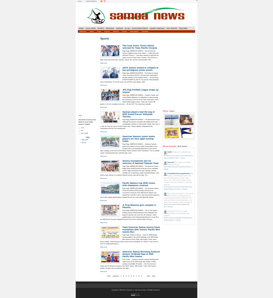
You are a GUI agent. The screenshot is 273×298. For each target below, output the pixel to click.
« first (108, 276)
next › (148, 276)
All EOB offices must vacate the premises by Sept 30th (177, 166)
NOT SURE (84, 133)
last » (154, 276)
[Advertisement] (88, 69)
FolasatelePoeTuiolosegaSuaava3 (179, 173)
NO (82, 130)
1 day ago (182, 158)
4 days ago (184, 189)
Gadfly (170, 152)
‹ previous (115, 276)
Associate (171, 162)
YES (82, 128)
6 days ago (170, 206)
